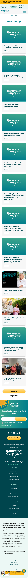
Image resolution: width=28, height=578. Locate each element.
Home (12, 15)
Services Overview (14, 471)
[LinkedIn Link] (17, 433)
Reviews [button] (6, 575)
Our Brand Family (14, 511)
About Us (14, 505)
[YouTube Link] (14, 433)
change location (13, 7)
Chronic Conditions (14, 476)
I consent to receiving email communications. (13, 422)
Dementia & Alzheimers (14, 479)
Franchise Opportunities (14, 508)
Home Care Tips (14, 491)
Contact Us (14, 513)
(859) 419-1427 (22, 6)
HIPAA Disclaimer (14, 564)
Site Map (14, 560)
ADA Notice (14, 562)
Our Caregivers (14, 488)
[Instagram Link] (19, 433)
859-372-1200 (7, 2)
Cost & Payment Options (14, 496)
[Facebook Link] (11, 433)
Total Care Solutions (14, 474)
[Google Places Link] (8, 433)
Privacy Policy (14, 566)
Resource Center (14, 493)
